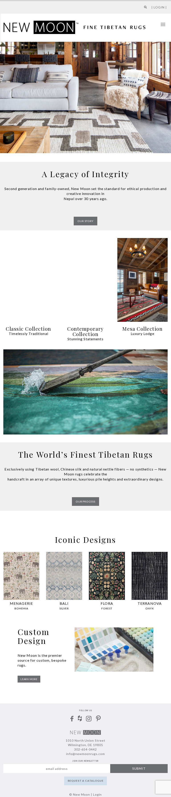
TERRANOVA (150, 603)
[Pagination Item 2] (161, 61)
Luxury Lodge (142, 333)
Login (97, 794)
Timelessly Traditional (28, 333)
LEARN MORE (28, 679)
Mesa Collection (142, 328)
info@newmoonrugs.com (85, 754)
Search (144, 9)
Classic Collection (28, 328)
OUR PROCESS (85, 501)
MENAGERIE (21, 603)
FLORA (107, 603)
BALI (64, 603)
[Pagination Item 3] (161, 67)
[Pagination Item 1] (161, 55)
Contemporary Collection (85, 331)
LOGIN (159, 7)
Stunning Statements (85, 339)
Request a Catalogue (86, 780)
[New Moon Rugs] (74, 26)
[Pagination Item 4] (161, 73)
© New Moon (79, 794)
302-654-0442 (85, 749)
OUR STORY (85, 221)
